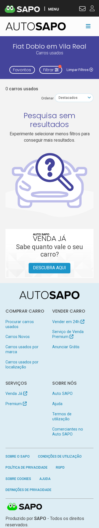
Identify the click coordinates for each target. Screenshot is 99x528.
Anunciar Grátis (65, 347)
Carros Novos (18, 336)
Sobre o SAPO (18, 456)
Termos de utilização (62, 416)
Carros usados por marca (22, 349)
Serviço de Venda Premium (68, 334)
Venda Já (14, 393)
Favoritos (22, 70)
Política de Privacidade (27, 467)
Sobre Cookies (18, 479)
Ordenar (47, 98)
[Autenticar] (82, 9)
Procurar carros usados (20, 324)
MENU (53, 9)
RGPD (60, 467)
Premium (14, 404)
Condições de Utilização (60, 456)
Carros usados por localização (22, 364)
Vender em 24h (66, 322)
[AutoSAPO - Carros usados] (36, 26)
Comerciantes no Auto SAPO (67, 431)
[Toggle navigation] (88, 26)
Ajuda (57, 404)
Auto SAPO (62, 393)
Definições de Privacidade (28, 490)
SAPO (25, 507)
